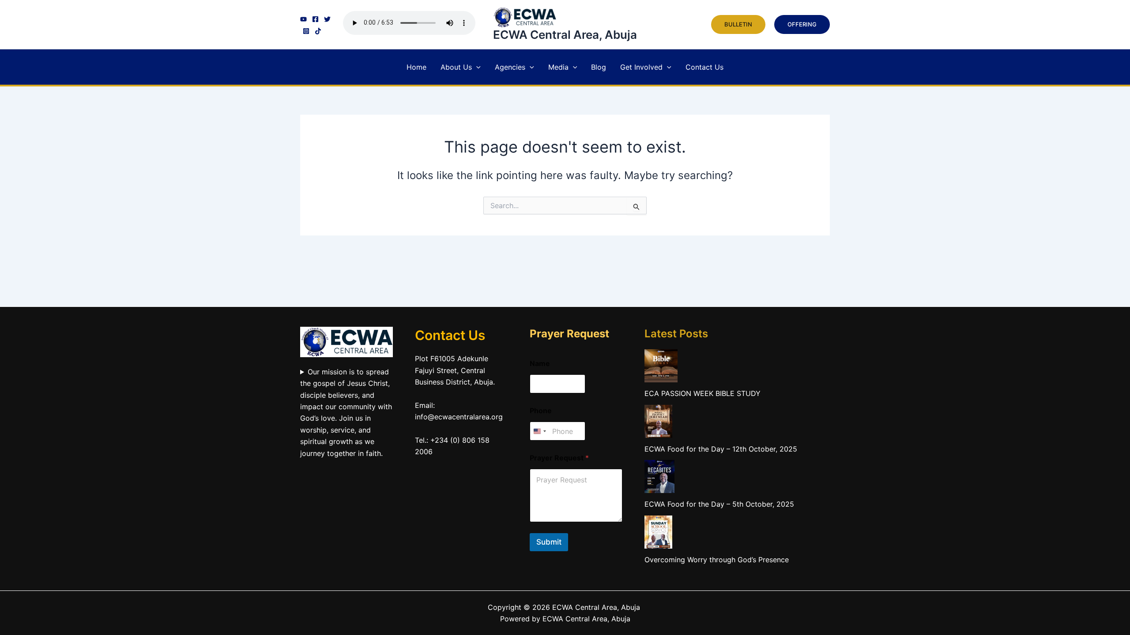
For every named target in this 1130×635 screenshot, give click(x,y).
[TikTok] (318, 31)
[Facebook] (315, 19)
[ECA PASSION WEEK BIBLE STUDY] (661, 365)
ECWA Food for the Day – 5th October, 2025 (719, 504)
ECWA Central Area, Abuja (565, 34)
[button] (738, 24)
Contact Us (704, 67)
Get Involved (641, 67)
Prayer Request (559, 458)
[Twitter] (327, 19)
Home (416, 67)
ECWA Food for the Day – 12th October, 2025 (720, 448)
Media (558, 67)
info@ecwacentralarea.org (459, 416)
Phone (541, 411)
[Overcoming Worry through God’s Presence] (658, 532)
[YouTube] (303, 19)
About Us (456, 67)
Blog (598, 67)
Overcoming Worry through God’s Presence (716, 559)
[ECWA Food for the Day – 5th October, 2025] (659, 476)
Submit (548, 542)
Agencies (510, 67)
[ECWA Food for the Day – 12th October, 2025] (658, 421)
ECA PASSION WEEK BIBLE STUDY (702, 393)
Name (540, 363)
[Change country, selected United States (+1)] (539, 431)
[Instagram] (306, 31)
